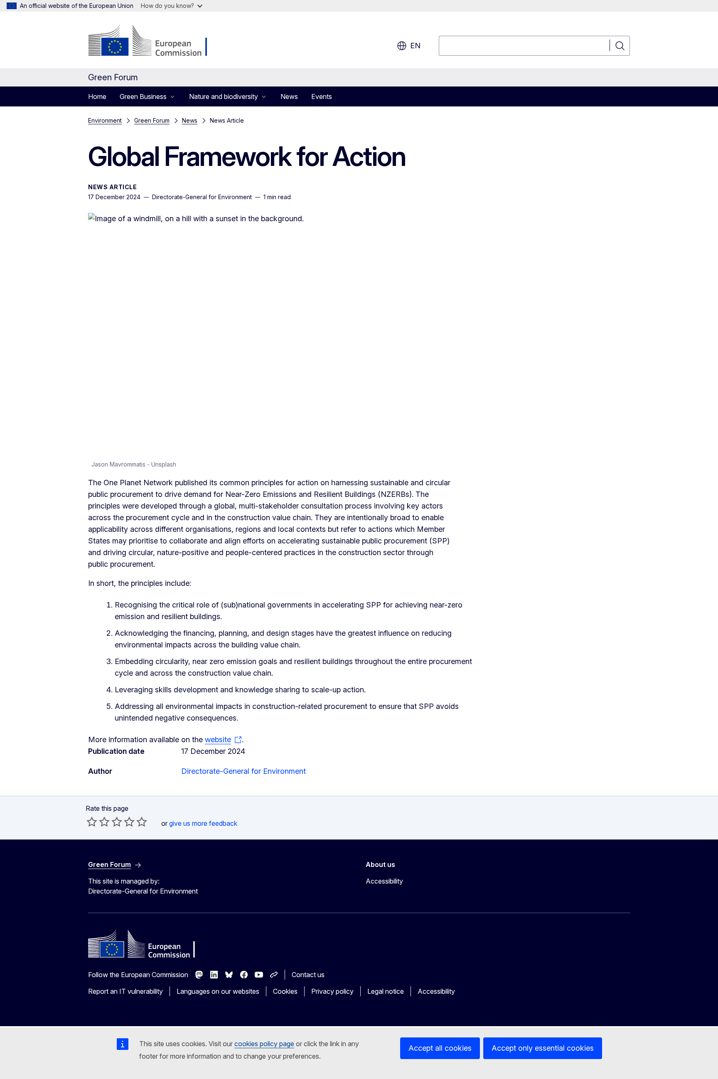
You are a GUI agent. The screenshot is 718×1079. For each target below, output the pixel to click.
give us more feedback (203, 823)
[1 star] (92, 821)
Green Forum (152, 120)
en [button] (415, 45)
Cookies (285, 991)
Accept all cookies (440, 1048)
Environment (105, 120)
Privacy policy (332, 991)
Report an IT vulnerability (125, 991)
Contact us (308, 974)
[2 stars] (98, 821)
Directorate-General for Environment (243, 771)
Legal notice (385, 991)
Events (321, 96)
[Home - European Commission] (155, 41)
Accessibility (384, 881)
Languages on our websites (218, 991)
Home (97, 96)
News (289, 96)
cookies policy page (264, 1043)
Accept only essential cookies (543, 1048)
